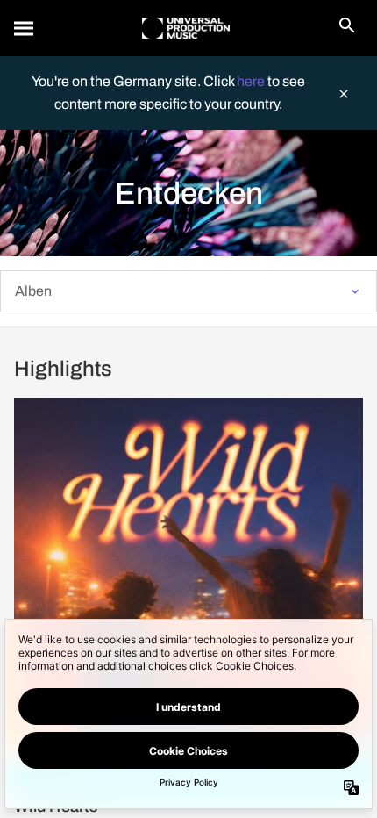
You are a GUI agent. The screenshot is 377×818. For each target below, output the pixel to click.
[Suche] (24, 28)
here (252, 81)
